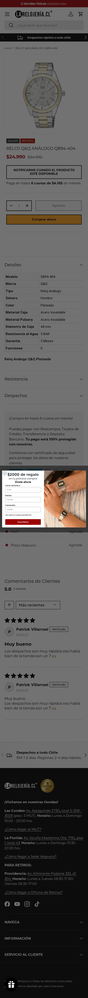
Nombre (8, 495)
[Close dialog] (5, 473)
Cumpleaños (10, 505)
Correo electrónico (12, 485)
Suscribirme (23, 522)
